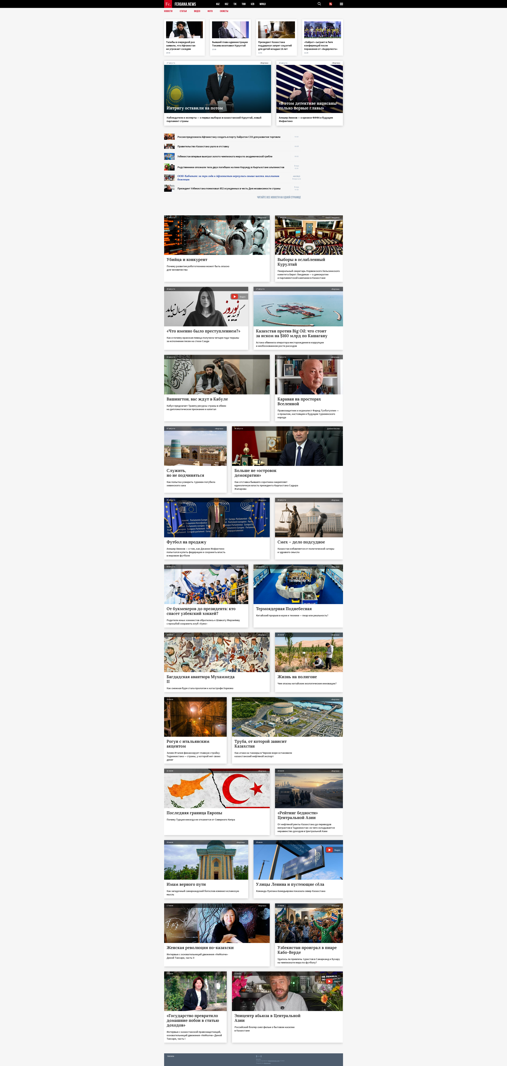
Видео (197, 11)
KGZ (226, 4)
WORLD (263, 4)
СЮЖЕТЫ (224, 11)
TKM (244, 4)
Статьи (183, 11)
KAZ (218, 4)
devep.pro (267, 1063)
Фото (210, 11)
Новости (168, 11)
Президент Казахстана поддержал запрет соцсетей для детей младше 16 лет (275, 45)
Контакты (170, 1056)
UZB (252, 4)
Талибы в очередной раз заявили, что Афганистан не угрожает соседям (180, 45)
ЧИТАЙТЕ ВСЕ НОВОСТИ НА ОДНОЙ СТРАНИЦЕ (279, 197)
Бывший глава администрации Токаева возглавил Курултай (230, 43)
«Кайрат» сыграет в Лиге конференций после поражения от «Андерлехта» (321, 45)
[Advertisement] (324, 173)
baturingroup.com (274, 1061)
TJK (235, 4)
